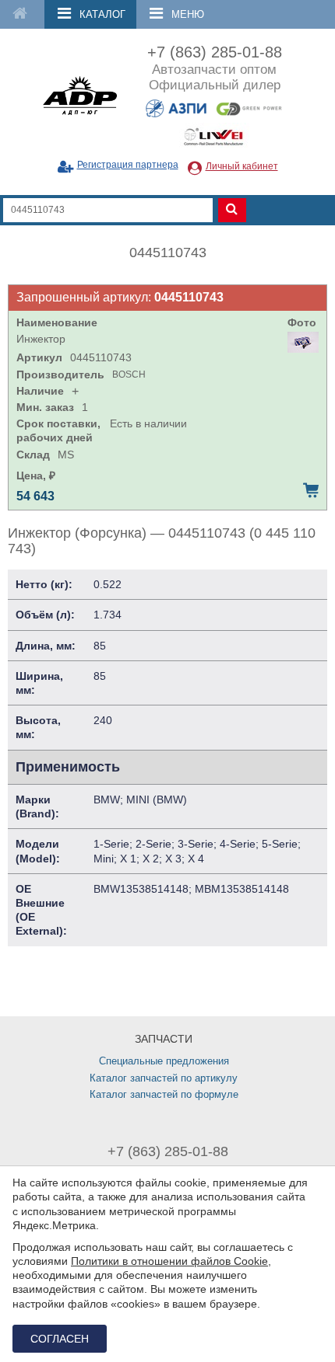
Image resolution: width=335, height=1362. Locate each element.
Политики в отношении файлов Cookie (169, 1261)
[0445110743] (303, 342)
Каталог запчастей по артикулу (164, 1078)
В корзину (311, 490)
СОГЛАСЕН (59, 1338)
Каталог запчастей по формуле (164, 1094)
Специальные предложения (164, 1061)
